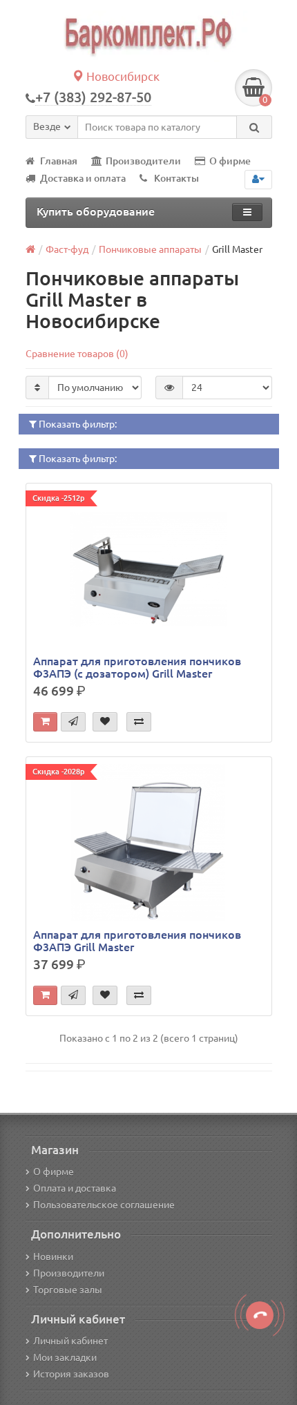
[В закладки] (105, 722)
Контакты (176, 178)
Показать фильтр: (77, 424)
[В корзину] (45, 722)
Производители (143, 160)
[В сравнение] (138, 722)
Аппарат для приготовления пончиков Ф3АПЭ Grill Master (137, 940)
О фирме (230, 160)
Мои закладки (65, 1357)
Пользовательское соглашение (104, 1204)
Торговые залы (67, 1289)
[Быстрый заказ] (73, 722)
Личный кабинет (70, 1340)
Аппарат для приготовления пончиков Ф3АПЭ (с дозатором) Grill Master (137, 667)
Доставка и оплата (83, 178)
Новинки (53, 1256)
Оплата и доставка (74, 1188)
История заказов (71, 1373)
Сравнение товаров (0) (77, 353)
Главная (58, 160)
